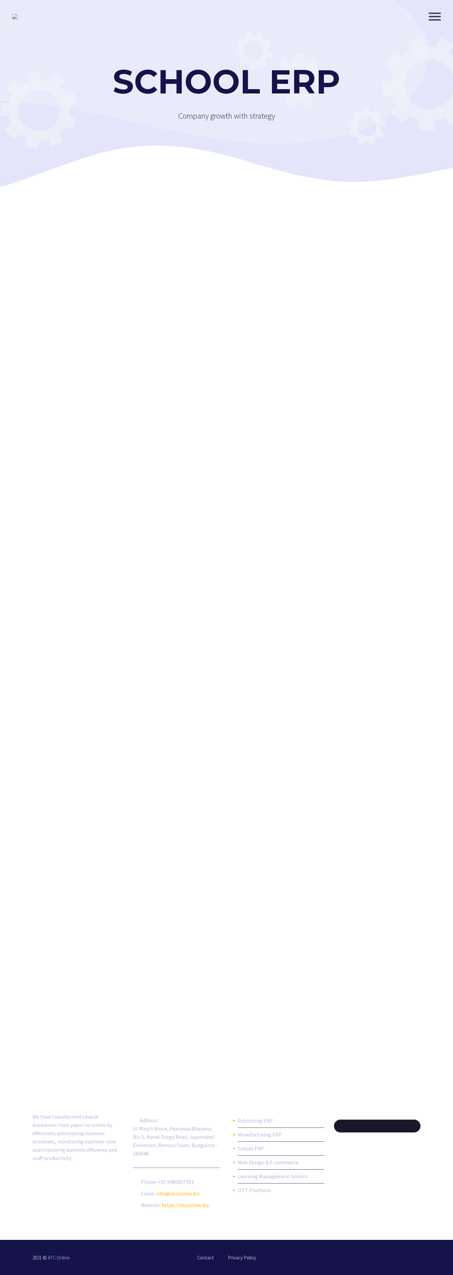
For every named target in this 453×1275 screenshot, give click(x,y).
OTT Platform (254, 1190)
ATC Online (59, 1257)
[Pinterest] (410, 1258)
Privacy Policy (242, 1257)
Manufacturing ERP (260, 1134)
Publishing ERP (255, 1120)
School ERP (251, 1148)
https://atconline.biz (185, 1205)
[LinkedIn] (384, 1258)
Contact (205, 1257)
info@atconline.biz (178, 1193)
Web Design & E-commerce (268, 1162)
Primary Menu (435, 17)
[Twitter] (392, 1258)
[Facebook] (375, 1258)
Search (413, 1126)
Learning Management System (272, 1176)
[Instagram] (401, 1258)
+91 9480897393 (176, 1182)
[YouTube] (418, 1258)
